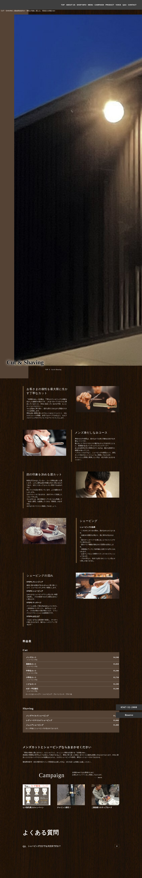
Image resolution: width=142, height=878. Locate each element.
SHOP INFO (81, 5)
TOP (63, 5)
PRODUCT (109, 5)
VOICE (118, 5)
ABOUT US (70, 5)
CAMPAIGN (99, 5)
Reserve (129, 715)
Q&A (124, 5)
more (100, 777)
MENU (90, 5)
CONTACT (132, 5)
